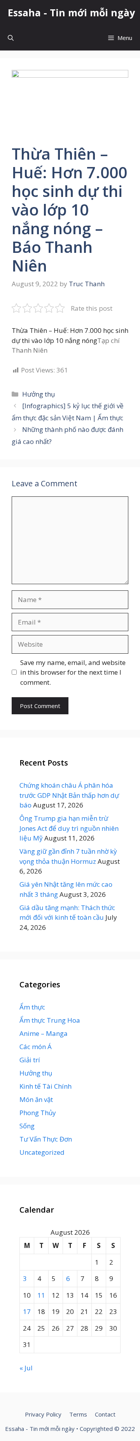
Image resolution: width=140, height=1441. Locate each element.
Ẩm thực (32, 1006)
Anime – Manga (43, 1033)
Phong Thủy (37, 1112)
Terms (78, 1414)
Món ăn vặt (36, 1099)
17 (27, 1311)
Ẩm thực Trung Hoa (49, 1020)
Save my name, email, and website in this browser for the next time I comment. (73, 672)
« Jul (26, 1367)
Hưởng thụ (38, 394)
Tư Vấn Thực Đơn (45, 1139)
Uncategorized (42, 1152)
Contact (105, 1414)
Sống (27, 1125)
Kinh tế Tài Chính (45, 1086)
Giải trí (29, 1059)
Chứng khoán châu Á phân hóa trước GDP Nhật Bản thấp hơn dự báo (69, 795)
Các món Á (35, 1046)
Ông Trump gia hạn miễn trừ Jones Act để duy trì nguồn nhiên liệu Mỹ (69, 828)
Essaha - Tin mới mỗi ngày (71, 12)
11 (41, 1295)
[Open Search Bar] (10, 37)
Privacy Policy (43, 1414)
